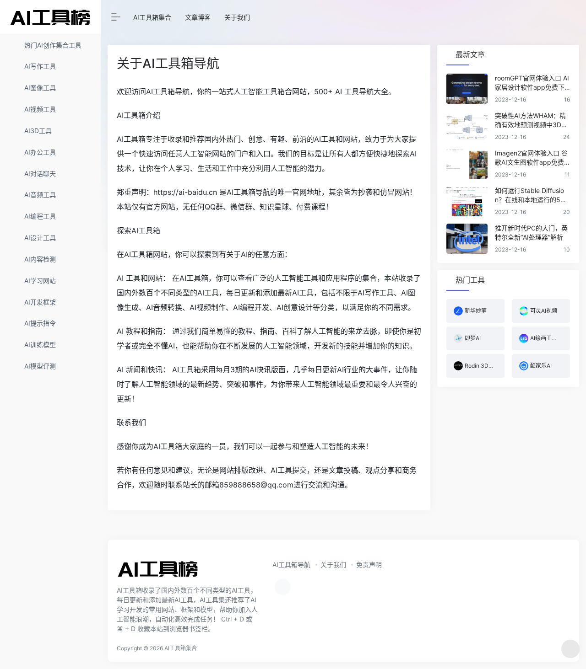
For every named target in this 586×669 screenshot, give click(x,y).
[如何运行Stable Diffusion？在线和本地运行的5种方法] (467, 201)
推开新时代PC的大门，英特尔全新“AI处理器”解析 (531, 232)
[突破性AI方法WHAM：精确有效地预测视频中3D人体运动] (467, 126)
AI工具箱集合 (152, 17)
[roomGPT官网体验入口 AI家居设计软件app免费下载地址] (467, 89)
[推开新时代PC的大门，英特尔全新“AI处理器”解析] (467, 239)
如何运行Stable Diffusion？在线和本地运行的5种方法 (531, 195)
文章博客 (198, 17)
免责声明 (369, 564)
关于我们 (237, 17)
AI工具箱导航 (291, 564)
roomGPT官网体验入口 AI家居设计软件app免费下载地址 (532, 83)
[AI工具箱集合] (158, 571)
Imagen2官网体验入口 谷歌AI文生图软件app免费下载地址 (531, 158)
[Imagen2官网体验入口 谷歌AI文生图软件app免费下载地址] (467, 164)
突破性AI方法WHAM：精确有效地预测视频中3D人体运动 (531, 120)
